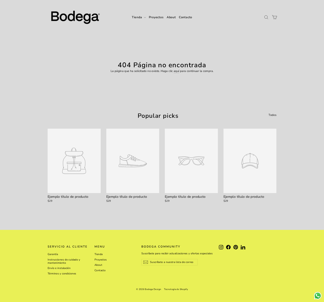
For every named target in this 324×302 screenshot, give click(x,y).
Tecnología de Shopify (176, 289)
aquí (176, 71)
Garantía (53, 254)
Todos (272, 115)
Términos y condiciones (62, 273)
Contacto (185, 17)
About (171, 17)
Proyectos (156, 17)
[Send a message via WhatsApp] (317, 295)
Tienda (137, 17)
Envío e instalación (59, 268)
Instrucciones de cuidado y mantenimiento (64, 261)
